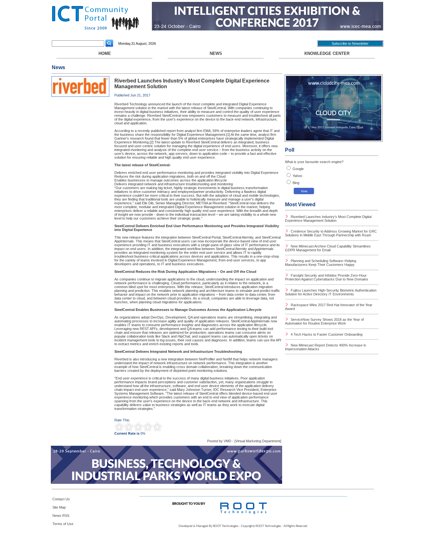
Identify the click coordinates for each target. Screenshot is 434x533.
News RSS (60, 515)
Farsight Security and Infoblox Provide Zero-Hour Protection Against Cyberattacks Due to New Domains (326, 277)
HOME (104, 53)
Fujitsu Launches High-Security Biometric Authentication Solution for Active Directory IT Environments (330, 292)
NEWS (216, 53)
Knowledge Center (326, 53)
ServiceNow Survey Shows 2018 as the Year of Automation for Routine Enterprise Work (324, 321)
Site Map (59, 507)
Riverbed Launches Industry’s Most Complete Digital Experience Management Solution (328, 218)
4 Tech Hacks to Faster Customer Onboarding (326, 334)
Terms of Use (62, 524)
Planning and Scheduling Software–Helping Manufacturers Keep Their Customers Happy (320, 262)
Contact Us (61, 499)
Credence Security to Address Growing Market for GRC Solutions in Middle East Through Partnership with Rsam (331, 233)
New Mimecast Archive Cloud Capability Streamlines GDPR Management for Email (328, 248)
